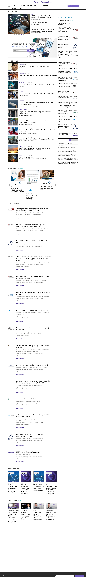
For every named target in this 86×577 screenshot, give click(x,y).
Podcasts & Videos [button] (17, 8)
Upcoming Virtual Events (64, 24)
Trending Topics (63, 20)
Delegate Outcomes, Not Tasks (41, 22)
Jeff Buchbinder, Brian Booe (27, 149)
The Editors (23, 68)
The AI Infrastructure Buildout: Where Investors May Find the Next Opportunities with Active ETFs (33, 258)
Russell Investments (32, 133)
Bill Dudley (61, 147)
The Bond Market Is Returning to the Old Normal (71, 150)
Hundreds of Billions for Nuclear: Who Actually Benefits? (33, 242)
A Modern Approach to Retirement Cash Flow (32, 399)
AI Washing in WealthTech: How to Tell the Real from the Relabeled (42, 16)
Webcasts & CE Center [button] (40, 5)
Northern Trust (46, 158)
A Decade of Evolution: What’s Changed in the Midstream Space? (33, 416)
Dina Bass (61, 155)
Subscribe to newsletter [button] (73, 5)
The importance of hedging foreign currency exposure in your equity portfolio (32, 209)
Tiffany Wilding (24, 115)
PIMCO (30, 115)
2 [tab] (16, 34)
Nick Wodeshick (24, 88)
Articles (61, 143)
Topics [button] (29, 5)
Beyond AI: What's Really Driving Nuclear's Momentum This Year (31, 435)
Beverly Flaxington (37, 32)
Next (55, 185)
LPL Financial (38, 149)
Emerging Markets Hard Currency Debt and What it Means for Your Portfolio (32, 225)
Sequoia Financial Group (26, 124)
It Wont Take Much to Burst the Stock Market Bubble (72, 146)
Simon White (24, 77)
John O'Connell (36, 19)
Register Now (20, 218)
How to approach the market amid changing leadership (32, 329)
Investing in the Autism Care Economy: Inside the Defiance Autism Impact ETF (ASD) (33, 382)
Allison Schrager (62, 151)
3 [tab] (18, 34)
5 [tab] (21, 34)
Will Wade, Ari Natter (25, 106)
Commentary (69, 143)
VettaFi (31, 88)
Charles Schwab (30, 140)
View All (21, 168)
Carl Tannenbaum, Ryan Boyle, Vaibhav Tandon (31, 158)
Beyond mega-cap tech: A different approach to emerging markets (33, 277)
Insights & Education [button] (17, 5)
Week (70, 140)
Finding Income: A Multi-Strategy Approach (32, 365)
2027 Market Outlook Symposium (28, 452)
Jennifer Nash (12, 521)
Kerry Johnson (36, 24)
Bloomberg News (31, 68)
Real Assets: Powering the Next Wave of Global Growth (33, 293)
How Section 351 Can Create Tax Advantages (32, 310)
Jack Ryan (61, 163)
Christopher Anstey (62, 159)
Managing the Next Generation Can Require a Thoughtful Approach (43, 30)
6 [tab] (23, 34)
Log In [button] (77, 7)
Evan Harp (24, 517)
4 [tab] (19, 34)
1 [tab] (14, 34)
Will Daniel (23, 140)
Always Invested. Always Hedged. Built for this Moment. (33, 346)
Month (73, 140)
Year (77, 140)
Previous (9, 185)
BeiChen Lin (23, 133)
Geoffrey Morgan (24, 97)
